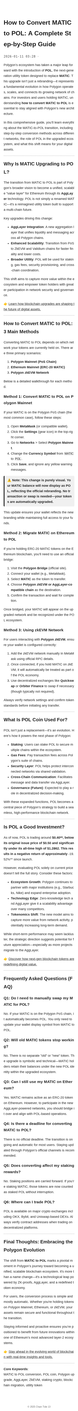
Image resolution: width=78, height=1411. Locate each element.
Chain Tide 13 (43, 1406)
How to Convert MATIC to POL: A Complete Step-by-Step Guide (37, 33)
